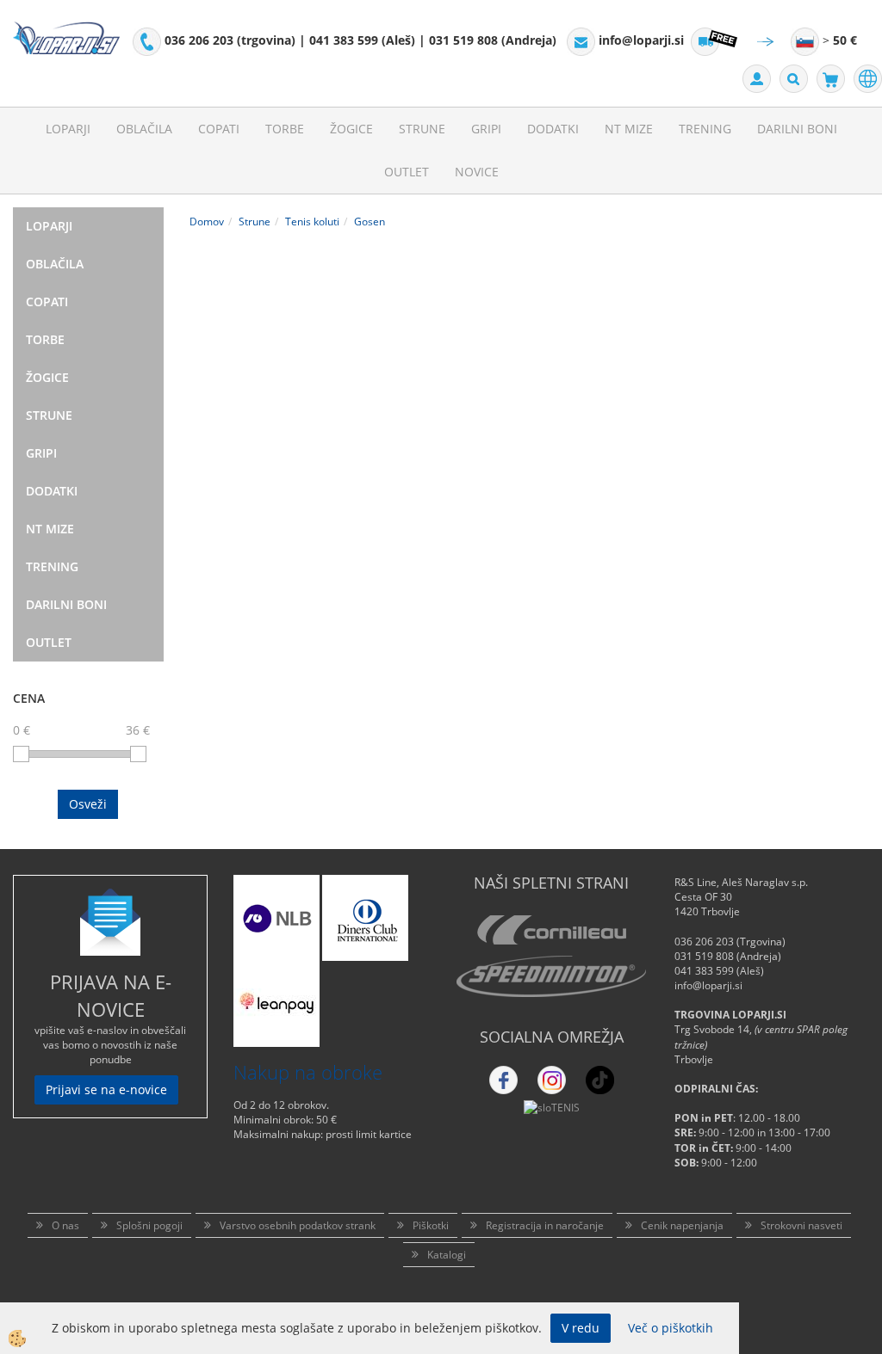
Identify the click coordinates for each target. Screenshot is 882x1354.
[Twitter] (551, 1080)
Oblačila (144, 128)
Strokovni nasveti (801, 1225)
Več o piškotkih (670, 1328)
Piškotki (431, 1225)
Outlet (406, 171)
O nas (65, 1225)
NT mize (629, 128)
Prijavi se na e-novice (106, 1089)
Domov (206, 221)
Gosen (369, 221)
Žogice (351, 128)
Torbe (284, 128)
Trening (705, 128)
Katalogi (446, 1254)
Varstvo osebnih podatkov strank (298, 1225)
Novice (477, 171)
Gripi (486, 128)
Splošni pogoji (149, 1225)
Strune (422, 128)
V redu (580, 1328)
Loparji (68, 128)
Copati (218, 128)
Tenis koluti (312, 221)
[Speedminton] (551, 976)
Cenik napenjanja (682, 1225)
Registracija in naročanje (545, 1225)
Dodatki (553, 128)
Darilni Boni (797, 128)
